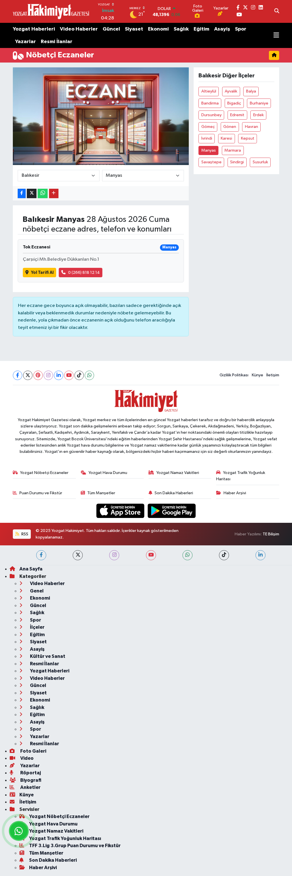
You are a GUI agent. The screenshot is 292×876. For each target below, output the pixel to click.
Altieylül (208, 91)
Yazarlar (25, 41)
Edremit (237, 115)
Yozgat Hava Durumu (107, 473)
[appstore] (121, 510)
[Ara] (276, 11)
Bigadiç (234, 103)
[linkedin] (260, 555)
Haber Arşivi (235, 493)
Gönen (229, 126)
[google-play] (172, 510)
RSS (24, 534)
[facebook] (41, 555)
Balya (251, 91)
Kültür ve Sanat (47, 656)
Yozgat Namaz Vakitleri (177, 473)
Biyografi (30, 780)
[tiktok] (224, 555)
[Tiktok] (79, 375)
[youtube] (151, 555)
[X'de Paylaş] (31, 193)
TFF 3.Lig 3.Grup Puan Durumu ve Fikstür (75, 845)
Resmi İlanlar (56, 41)
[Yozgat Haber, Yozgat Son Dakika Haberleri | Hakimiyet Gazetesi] (51, 11)
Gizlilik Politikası (234, 375)
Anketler (29, 787)
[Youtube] (69, 375)
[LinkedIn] (58, 375)
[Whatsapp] (89, 375)
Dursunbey (211, 115)
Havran (251, 126)
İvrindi (206, 138)
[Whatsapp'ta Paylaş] (43, 193)
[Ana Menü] (276, 35)
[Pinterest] (38, 375)
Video (26, 758)
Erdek (258, 115)
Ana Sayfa (30, 568)
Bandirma (210, 103)
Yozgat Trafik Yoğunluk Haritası (240, 476)
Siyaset (134, 29)
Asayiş (222, 29)
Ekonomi (158, 29)
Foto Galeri (32, 751)
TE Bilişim (271, 534)
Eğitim (201, 29)
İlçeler (36, 627)
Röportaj (30, 772)
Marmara (232, 150)
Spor (240, 29)
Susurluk (260, 162)
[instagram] (114, 555)
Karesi (226, 138)
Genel (36, 590)
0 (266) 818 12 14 (84, 272)
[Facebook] (17, 375)
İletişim (272, 375)
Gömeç (208, 126)
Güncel (111, 29)
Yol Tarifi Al (42, 272)
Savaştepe (211, 162)
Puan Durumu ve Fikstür (40, 493)
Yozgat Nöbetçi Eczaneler (44, 473)
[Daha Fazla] (53, 193)
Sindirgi (237, 162)
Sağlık (181, 29)
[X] (28, 375)
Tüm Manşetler (101, 493)
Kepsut (247, 138)
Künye (257, 375)
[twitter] (78, 555)
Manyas (208, 150)
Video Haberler (79, 29)
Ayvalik (231, 91)
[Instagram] (48, 375)
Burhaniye (259, 103)
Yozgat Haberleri (34, 29)
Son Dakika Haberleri (174, 493)
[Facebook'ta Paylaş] (22, 193)
